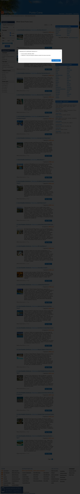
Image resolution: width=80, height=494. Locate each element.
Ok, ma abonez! (56, 60)
